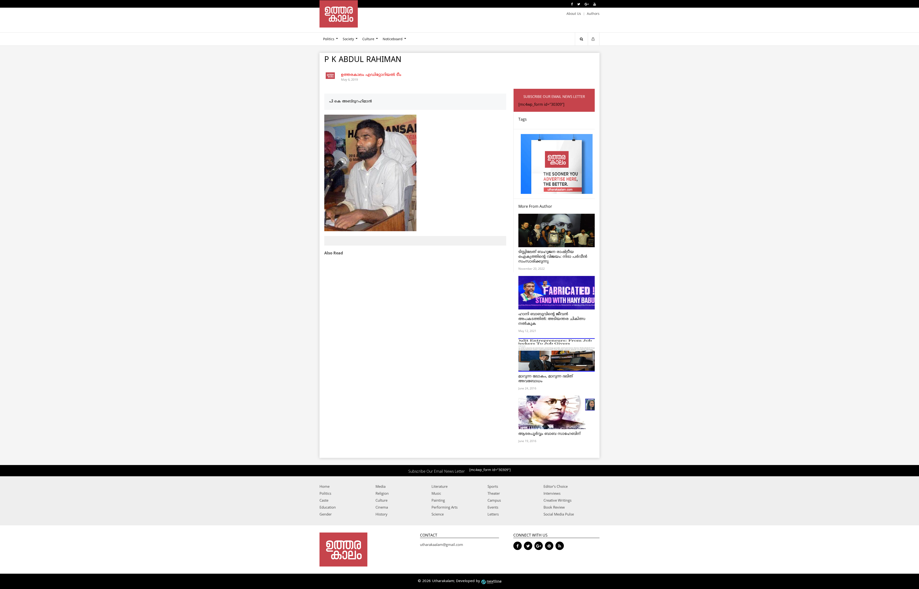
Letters (493, 514)
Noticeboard (393, 39)
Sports (493, 486)
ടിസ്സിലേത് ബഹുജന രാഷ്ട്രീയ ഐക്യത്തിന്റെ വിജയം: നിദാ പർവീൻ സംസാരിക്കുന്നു (552, 257)
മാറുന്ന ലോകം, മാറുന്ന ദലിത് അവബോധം (545, 379)
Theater (494, 493)
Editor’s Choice (556, 486)
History (381, 514)
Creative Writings (558, 500)
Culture (368, 39)
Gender (325, 514)
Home (324, 486)
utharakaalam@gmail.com (441, 544)
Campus (494, 500)
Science (437, 514)
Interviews (552, 493)
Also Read (333, 253)
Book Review (554, 507)
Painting (438, 500)
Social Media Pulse (559, 514)
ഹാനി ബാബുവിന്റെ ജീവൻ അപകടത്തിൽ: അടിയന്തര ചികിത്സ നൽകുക (551, 319)
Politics (328, 39)
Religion (382, 493)
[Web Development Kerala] (491, 581)
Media (380, 486)
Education (327, 507)
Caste (323, 500)
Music (436, 493)
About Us (573, 13)
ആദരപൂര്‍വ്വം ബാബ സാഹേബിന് (549, 434)
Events (493, 507)
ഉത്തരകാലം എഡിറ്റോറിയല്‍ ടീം (371, 75)
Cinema (381, 507)
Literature (439, 486)
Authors (593, 13)
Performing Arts (444, 507)
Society (348, 39)
